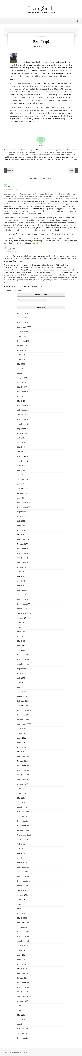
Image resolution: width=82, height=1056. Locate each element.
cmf (47, 46)
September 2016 (23, 429)
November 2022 (23, 322)
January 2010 (22, 650)
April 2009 (21, 692)
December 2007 (23, 766)
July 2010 (21, 623)
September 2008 (24, 724)
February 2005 (23, 923)
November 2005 (23, 881)
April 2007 (21, 803)
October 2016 (22, 424)
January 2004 (23, 978)
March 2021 (21, 373)
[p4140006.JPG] (13, 62)
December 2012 (23, 503)
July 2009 (21, 678)
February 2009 (23, 701)
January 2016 (22, 452)
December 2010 (23, 599)
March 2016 (21, 447)
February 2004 (23, 973)
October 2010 (22, 609)
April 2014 (21, 484)
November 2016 (23, 419)
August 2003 (22, 1001)
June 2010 (21, 627)
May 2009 (21, 687)
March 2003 (22, 1024)
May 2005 (21, 909)
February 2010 (23, 646)
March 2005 (22, 918)
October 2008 (23, 719)
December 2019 (23, 392)
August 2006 (22, 840)
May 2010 (21, 632)
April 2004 (21, 964)
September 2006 (24, 835)
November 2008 (24, 715)
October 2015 (22, 461)
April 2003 (21, 1020)
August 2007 (22, 784)
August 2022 (22, 332)
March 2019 (21, 401)
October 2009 (23, 664)
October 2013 (22, 493)
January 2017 (22, 415)
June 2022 (21, 336)
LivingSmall (41, 8)
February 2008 (23, 756)
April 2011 (21, 581)
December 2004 (24, 932)
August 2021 (22, 350)
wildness (41, 37)
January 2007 (22, 816)
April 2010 (21, 636)
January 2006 (22, 872)
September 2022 (24, 327)
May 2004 (21, 960)
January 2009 (22, 706)
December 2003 (23, 983)
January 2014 (22, 489)
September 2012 (24, 512)
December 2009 (23, 655)
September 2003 (24, 996)
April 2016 (21, 442)
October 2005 (23, 886)
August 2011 (22, 567)
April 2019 (21, 396)
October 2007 (23, 775)
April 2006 (21, 858)
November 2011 (23, 553)
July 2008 (21, 733)
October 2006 (23, 830)
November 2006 (23, 826)
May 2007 (21, 798)
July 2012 (21, 521)
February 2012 (23, 539)
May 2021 (21, 364)
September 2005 (24, 890)
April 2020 (21, 382)
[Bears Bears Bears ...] (73, 170)
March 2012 (21, 535)
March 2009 (22, 696)
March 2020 (22, 387)
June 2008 (21, 738)
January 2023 (22, 318)
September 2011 (23, 563)
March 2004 (22, 969)
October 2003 (23, 992)
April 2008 (21, 747)
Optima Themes (21, 1052)
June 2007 (21, 793)
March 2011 (21, 586)
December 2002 (23, 1038)
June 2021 (21, 359)
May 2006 (21, 853)
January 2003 (22, 1033)
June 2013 (21, 498)
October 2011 (22, 558)
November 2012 (23, 507)
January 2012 (22, 544)
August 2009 (22, 673)
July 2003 (21, 1006)
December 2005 (23, 876)
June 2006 (21, 849)
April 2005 (21, 913)
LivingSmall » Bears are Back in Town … (27, 286)
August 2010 (22, 618)
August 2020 (22, 378)
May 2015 (21, 470)
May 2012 (21, 526)
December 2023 (23, 313)
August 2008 (22, 729)
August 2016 (22, 433)
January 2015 (22, 479)
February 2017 (23, 410)
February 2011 (22, 590)
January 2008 (22, 761)
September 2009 (24, 669)
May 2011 (20, 576)
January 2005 (22, 927)
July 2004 (21, 950)
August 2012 (22, 516)
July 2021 (21, 355)
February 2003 (23, 1029)
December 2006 (23, 821)
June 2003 (21, 1010)
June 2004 (21, 955)
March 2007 (22, 807)
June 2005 (21, 904)
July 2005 (21, 900)
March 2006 (22, 863)
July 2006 (21, 844)
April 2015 (21, 475)
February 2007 (23, 812)
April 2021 (21, 369)
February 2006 (23, 867)
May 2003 (21, 1015)
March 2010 (22, 641)
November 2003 (23, 987)
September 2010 (24, 613)
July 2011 (20, 572)
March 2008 (22, 752)
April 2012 (21, 530)
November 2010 (23, 604)
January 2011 (22, 595)
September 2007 (24, 780)
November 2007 (23, 770)
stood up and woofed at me (22, 97)
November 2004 (24, 936)
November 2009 (23, 659)
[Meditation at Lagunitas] (8, 170)
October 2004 (23, 941)
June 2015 (21, 466)
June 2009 (21, 683)
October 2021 (22, 346)
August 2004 (22, 946)
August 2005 (22, 895)
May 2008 (21, 743)
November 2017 (23, 406)
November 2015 (23, 456)
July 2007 (21, 789)
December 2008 (24, 710)
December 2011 (23, 549)
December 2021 (23, 341)
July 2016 (21, 438)
